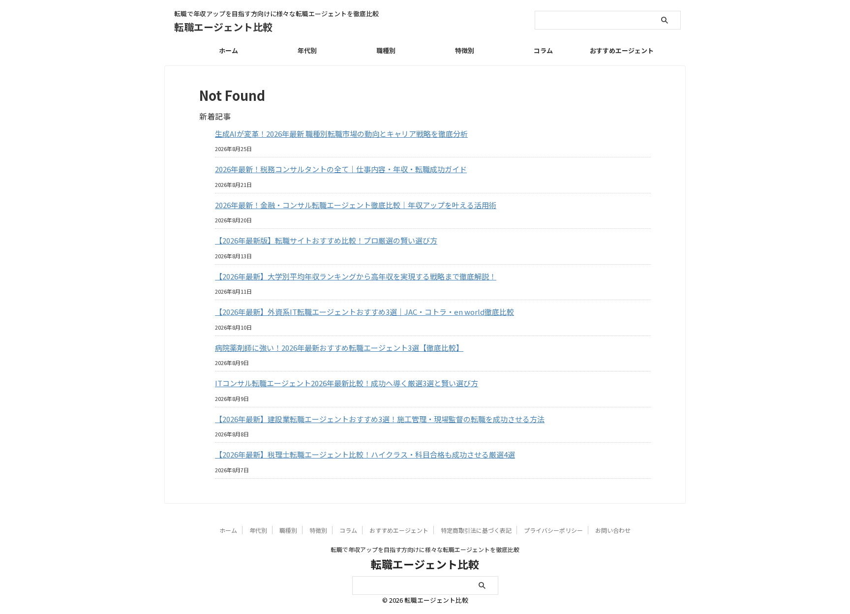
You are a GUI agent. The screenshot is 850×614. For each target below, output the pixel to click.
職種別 (385, 50)
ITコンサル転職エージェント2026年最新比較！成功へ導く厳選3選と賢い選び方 (346, 383)
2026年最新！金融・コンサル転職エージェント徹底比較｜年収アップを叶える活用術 (355, 205)
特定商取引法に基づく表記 (476, 530)
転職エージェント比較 (223, 27)
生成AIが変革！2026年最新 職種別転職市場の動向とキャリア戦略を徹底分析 (341, 133)
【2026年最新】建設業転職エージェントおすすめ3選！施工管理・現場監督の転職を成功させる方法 (380, 419)
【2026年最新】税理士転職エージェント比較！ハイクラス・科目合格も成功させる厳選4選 (365, 454)
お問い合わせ (613, 530)
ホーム (228, 50)
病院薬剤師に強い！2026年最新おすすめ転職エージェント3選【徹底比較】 (339, 347)
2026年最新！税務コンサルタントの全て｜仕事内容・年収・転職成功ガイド (341, 169)
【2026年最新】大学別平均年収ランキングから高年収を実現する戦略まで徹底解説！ (355, 276)
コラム (543, 50)
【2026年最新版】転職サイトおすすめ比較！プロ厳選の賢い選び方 (326, 240)
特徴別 (464, 50)
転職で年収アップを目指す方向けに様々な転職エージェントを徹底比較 (425, 549)
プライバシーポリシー (553, 530)
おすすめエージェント (622, 50)
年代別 (307, 50)
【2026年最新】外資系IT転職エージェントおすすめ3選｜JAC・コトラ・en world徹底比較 (364, 312)
